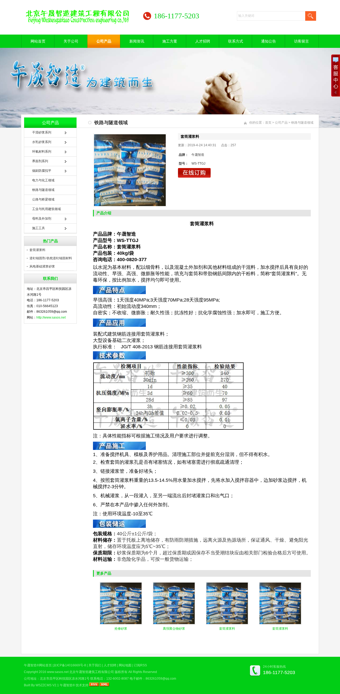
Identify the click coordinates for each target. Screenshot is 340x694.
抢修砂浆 (120, 628)
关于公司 (70, 41)
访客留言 (301, 41)
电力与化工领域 (43, 180)
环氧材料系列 (41, 151)
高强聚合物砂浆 (174, 628)
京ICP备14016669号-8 (69, 665)
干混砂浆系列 (41, 132)
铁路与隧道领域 (43, 190)
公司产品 (103, 41)
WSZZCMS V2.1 (47, 685)
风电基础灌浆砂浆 (42, 266)
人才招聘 (202, 41)
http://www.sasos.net (51, 317)
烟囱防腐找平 (41, 171)
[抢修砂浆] (121, 623)
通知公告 (268, 41)
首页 (268, 122)
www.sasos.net (58, 672)
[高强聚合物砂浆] (174, 623)
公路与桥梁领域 (43, 199)
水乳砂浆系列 (41, 142)
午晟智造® (67, 685)
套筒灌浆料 (37, 250)
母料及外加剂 (41, 218)
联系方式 (235, 41)
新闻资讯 (136, 41)
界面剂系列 (40, 161)
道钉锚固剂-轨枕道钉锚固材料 (50, 258)
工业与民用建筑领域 (46, 209)
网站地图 (125, 665)
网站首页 (38, 41)
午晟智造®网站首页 (38, 665)
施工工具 (38, 228)
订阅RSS (140, 665)
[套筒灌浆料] (130, 170)
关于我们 (94, 665)
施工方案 (169, 41)
